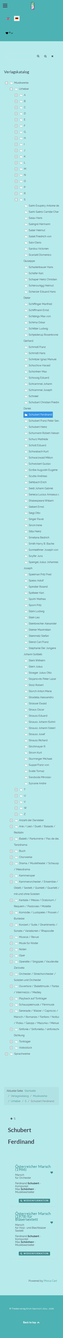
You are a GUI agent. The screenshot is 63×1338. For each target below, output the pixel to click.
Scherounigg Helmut (41, 285)
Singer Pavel (36, 519)
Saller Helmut (37, 230)
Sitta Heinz (35, 531)
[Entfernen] (52, 56)
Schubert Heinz (38, 426)
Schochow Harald (39, 365)
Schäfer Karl (36, 273)
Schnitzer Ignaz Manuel (42, 359)
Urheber (24, 88)
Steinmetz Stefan (39, 635)
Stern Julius (36, 666)
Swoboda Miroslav (40, 777)
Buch (22, 850)
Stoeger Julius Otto (40, 672)
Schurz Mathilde (38, 439)
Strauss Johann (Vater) (42, 728)
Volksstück (25, 1047)
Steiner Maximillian (40, 629)
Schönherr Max (38, 371)
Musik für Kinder (28, 943)
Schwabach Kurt (38, 451)
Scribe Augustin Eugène (43, 469)
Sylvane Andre (37, 783)
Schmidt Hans (37, 353)
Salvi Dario (35, 242)
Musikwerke (21, 82)
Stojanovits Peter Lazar (42, 678)
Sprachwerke (22, 1053)
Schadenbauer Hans (41, 267)
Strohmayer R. (37, 746)
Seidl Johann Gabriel (41, 488)
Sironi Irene (35, 525)
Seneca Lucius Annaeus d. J (45, 494)
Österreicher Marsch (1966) (33, 1168)
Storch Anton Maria (40, 691)
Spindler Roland (38, 586)
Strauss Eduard (38, 715)
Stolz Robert (36, 685)
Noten (22, 949)
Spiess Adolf (36, 580)
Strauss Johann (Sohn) (42, 721)
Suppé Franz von (39, 764)
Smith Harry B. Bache (41, 543)
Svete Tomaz (36, 771)
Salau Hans (35, 217)
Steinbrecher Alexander (43, 623)
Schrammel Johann (40, 383)
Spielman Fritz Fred (40, 574)
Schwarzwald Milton (41, 457)
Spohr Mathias (37, 599)
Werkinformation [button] (36, 1200)
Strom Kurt (35, 752)
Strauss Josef (37, 734)
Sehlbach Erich (38, 482)
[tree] (31, 568)
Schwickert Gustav (40, 463)
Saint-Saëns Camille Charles (45, 211)
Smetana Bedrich (39, 537)
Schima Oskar (37, 322)
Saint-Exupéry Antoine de (44, 205)
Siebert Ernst (36, 506)
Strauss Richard (38, 740)
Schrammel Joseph (40, 390)
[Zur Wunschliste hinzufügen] (51, 1172)
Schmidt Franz (37, 347)
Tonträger (25, 1041)
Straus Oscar (36, 709)
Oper (22, 955)
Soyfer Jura (36, 555)
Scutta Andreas (38, 476)
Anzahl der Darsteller (31, 820)
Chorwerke (25, 857)
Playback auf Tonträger (33, 998)
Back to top (30, 1322)
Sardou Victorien (39, 248)
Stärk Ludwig (36, 611)
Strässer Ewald (38, 703)
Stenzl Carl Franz (39, 642)
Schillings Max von (40, 316)
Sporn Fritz (35, 605)
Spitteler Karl (36, 592)
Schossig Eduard (39, 377)
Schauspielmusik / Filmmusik (36, 1004)
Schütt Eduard (37, 445)
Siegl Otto (34, 512)
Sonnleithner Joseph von (43, 549)
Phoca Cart (50, 1280)
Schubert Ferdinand (40, 414)
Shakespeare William (41, 500)
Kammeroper (27, 875)
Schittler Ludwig (38, 328)
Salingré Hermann (39, 224)
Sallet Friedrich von (40, 236)
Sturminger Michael (40, 758)
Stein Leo (34, 617)
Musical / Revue (29, 937)
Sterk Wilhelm (37, 660)
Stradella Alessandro (41, 697)
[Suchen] (45, 56)
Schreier (34, 396)
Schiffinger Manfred (40, 304)
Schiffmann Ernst (39, 310)
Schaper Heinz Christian (43, 279)
